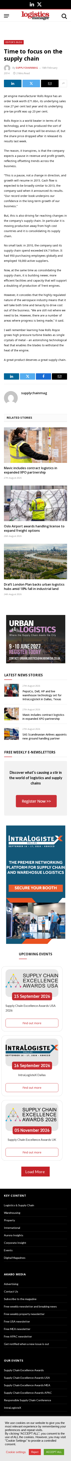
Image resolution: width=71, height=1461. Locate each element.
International (12, 1227)
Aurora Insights (13, 1235)
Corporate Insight (15, 1242)
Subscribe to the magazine (20, 1299)
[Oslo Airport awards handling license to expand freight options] (35, 503)
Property (9, 1220)
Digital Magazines (14, 1257)
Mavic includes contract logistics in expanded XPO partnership (30, 470)
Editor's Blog (14, 42)
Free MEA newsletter (17, 1329)
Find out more (31, 1023)
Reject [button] (34, 1452)
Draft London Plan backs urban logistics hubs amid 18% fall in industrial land (34, 586)
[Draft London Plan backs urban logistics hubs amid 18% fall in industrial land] (35, 561)
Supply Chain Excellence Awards (24, 1370)
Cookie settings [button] (16, 1452)
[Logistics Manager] (35, 15)
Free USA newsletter (17, 1321)
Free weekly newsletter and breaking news (30, 1306)
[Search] (64, 15)
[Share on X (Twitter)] (31, 83)
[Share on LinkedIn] (12, 83)
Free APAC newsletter (18, 1336)
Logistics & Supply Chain (19, 1205)
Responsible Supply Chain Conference (27, 1400)
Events (8, 1250)
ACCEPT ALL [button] (54, 1452)
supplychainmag (27, 67)
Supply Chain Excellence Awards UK (32, 1139)
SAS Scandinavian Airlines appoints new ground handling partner (44, 736)
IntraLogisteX (12, 1407)
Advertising (11, 1284)
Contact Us (11, 1291)
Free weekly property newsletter (24, 1314)
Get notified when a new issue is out (26, 1344)
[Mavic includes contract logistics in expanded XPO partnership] (35, 445)
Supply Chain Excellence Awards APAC (28, 1392)
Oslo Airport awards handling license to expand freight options (34, 528)
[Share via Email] (50, 83)
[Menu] (6, 15)
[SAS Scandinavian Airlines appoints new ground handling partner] (11, 733)
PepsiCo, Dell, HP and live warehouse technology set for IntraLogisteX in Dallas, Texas (42, 695)
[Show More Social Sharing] (63, 83)
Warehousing (12, 1212)
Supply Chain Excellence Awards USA (27, 1377)
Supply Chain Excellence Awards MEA (27, 1385)
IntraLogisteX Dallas (32, 1075)
